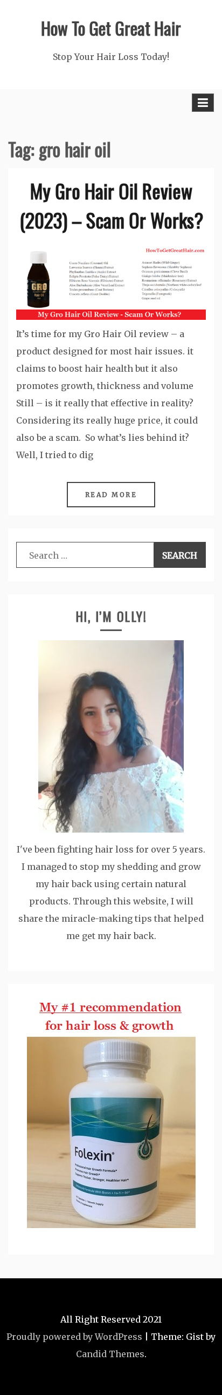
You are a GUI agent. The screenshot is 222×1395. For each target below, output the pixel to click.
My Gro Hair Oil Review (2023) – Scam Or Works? (111, 205)
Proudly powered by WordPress (74, 1336)
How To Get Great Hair (111, 28)
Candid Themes (110, 1354)
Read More (111, 495)
